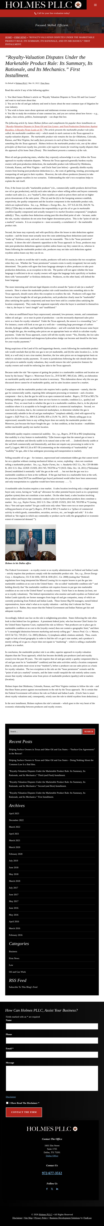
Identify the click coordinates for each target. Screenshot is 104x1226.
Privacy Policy (41, 1218)
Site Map (28, 1218)
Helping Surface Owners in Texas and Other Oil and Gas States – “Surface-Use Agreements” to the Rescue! (52, 751)
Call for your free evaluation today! (53, 13)
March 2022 (14, 827)
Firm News (45, 83)
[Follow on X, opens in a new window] (52, 1189)
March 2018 (14, 881)
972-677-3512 (52, 1173)
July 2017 (13, 887)
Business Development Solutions (65, 1218)
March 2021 (14, 840)
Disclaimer (11, 1097)
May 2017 (13, 901)
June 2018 (13, 867)
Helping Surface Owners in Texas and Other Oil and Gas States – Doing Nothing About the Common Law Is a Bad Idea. (51, 762)
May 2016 (13, 915)
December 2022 (16, 820)
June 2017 (13, 894)
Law (11, 965)
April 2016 (14, 921)
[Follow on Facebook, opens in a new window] (47, 1189)
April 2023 (14, 813)
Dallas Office (52, 1156)
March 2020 (14, 847)
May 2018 (13, 874)
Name (9, 1020)
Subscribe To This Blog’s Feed (23, 987)
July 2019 (13, 860)
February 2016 (15, 935)
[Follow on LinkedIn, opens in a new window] (57, 1189)
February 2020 (15, 854)
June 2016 (13, 908)
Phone (9, 1034)
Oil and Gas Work (17, 972)
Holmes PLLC (21, 83)
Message (10, 1062)
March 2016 (14, 928)
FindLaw (87, 1218)
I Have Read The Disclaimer (24, 1103)
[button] (95, 5)
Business (13, 951)
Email (9, 1048)
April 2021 (14, 833)
